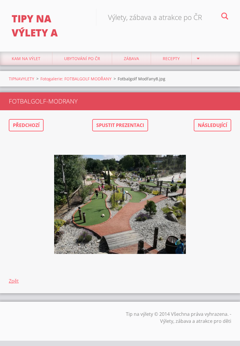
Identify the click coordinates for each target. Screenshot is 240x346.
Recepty (171, 58)
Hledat (224, 17)
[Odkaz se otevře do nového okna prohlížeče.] (120, 204)
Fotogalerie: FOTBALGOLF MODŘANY (76, 79)
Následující (212, 125)
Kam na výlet (26, 58)
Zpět (14, 281)
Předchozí (26, 125)
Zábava (131, 58)
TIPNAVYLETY (21, 79)
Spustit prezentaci (120, 125)
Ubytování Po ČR (82, 58)
